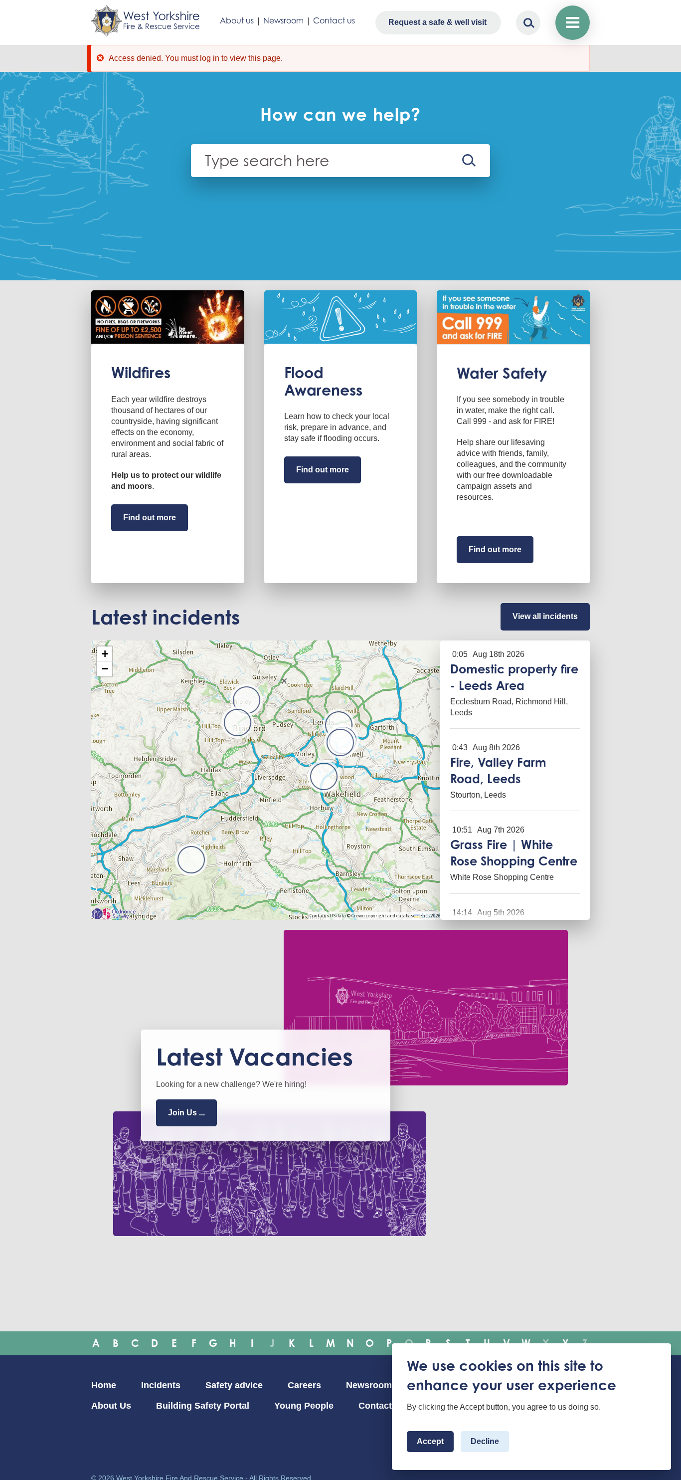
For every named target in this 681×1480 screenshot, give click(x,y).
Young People (304, 1406)
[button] (340, 742)
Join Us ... (186, 1112)
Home (103, 1385)
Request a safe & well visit (437, 22)
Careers (304, 1385)
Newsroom (283, 20)
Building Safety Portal (202, 1406)
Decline (485, 1441)
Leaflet (430, 915)
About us (237, 20)
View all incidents (545, 616)
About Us (111, 1406)
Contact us (334, 20)
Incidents (160, 1385)
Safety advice (234, 1385)
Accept (430, 1441)
